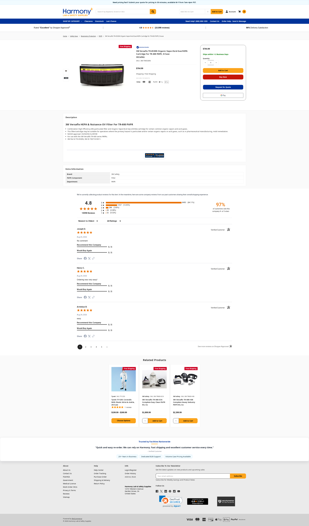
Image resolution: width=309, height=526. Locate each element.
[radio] (154, 202)
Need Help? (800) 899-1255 (196, 21)
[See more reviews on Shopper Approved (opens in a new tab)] (93, 259)
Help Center (99, 470)
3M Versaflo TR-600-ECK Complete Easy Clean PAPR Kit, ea (153, 402)
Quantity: (206, 58)
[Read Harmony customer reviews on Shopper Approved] (154, 155)
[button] (171, 501)
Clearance (88, 21)
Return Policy (99, 483)
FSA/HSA (66, 477)
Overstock (99, 21)
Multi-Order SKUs (70, 487)
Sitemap (66, 497)
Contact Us (214, 21)
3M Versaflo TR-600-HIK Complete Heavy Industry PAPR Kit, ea (184, 402)
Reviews (66, 494)
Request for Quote (223, 87)
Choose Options (123, 420)
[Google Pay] (223, 95)
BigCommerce (77, 519)
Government (68, 480)
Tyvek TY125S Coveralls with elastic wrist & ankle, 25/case (123, 402)
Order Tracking (100, 473)
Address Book (130, 477)
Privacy (66, 490)
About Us (66, 470)
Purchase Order (100, 477)
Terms (73, 490)
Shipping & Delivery (102, 480)
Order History (130, 473)
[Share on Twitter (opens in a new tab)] (89, 259)
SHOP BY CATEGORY (71, 21)
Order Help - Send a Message (234, 21)
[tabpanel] (123, 395)
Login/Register (131, 470)
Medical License (69, 483)
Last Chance (111, 21)
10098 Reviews (91, 213)
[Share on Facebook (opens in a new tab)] (85, 259)
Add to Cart (217, 12)
